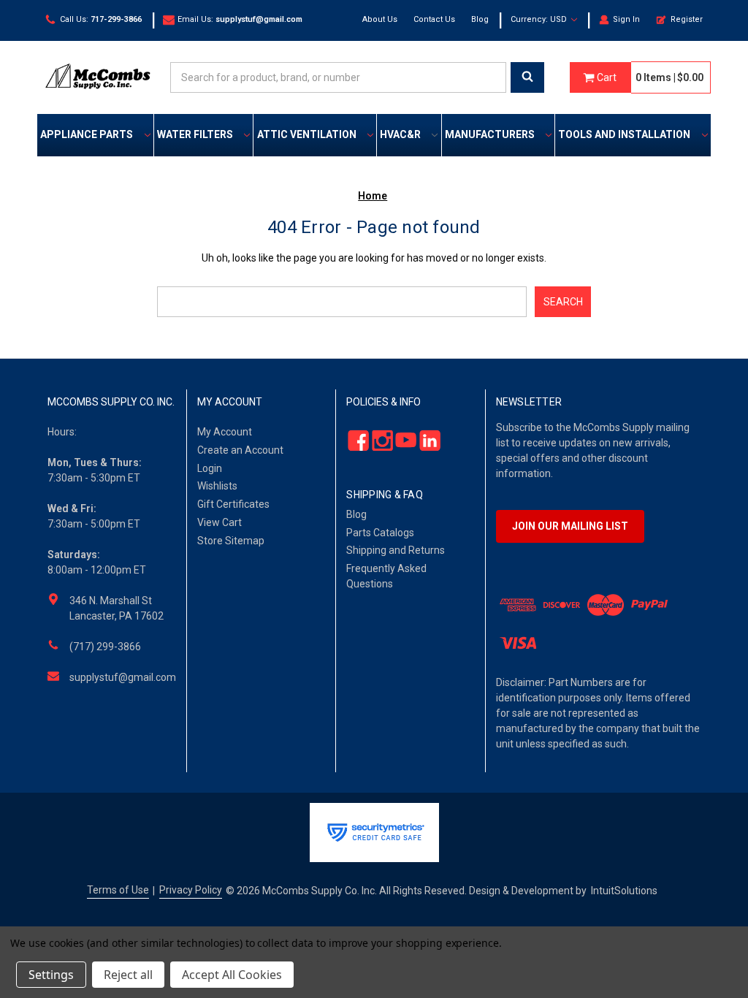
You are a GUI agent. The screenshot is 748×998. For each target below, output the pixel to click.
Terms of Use (118, 890)
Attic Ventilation (306, 134)
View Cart (219, 522)
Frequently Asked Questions (386, 576)
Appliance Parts (86, 134)
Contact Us (434, 19)
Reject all (128, 975)
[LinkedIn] (425, 440)
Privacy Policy (190, 890)
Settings (51, 975)
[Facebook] (354, 440)
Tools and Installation (624, 134)
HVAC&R (400, 134)
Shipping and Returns (395, 550)
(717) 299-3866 (105, 646)
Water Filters (195, 134)
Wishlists (217, 486)
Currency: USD (540, 19)
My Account (224, 432)
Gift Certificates (233, 504)
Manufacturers (490, 134)
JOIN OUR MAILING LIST (570, 526)
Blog (480, 19)
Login (209, 468)
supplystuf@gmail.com (122, 677)
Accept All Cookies (232, 975)
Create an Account (240, 450)
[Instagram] (378, 440)
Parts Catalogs (380, 532)
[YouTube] (402, 440)
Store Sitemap (230, 540)
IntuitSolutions (624, 890)
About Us (379, 19)
